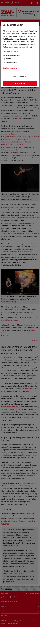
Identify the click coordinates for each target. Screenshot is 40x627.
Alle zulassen (20, 83)
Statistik (8, 59)
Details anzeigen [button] (9, 68)
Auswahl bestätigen (20, 77)
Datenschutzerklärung (23, 47)
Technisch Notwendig (13, 55)
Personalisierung (11, 62)
